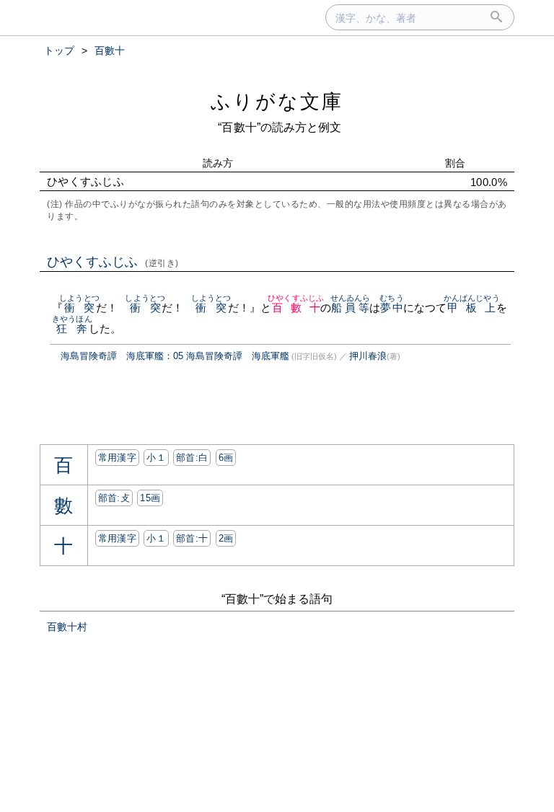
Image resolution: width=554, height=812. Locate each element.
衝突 (79, 307)
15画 (150, 498)
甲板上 (472, 307)
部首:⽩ (192, 457)
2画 (226, 538)
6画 (226, 457)
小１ (156, 457)
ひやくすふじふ (113, 262)
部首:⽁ (114, 498)
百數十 (296, 307)
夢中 (391, 307)
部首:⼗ (192, 538)
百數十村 (67, 626)
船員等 (350, 307)
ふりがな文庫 (277, 101)
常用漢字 (117, 457)
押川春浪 (368, 355)
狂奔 (72, 328)
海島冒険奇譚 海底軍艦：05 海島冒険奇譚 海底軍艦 (175, 355)
